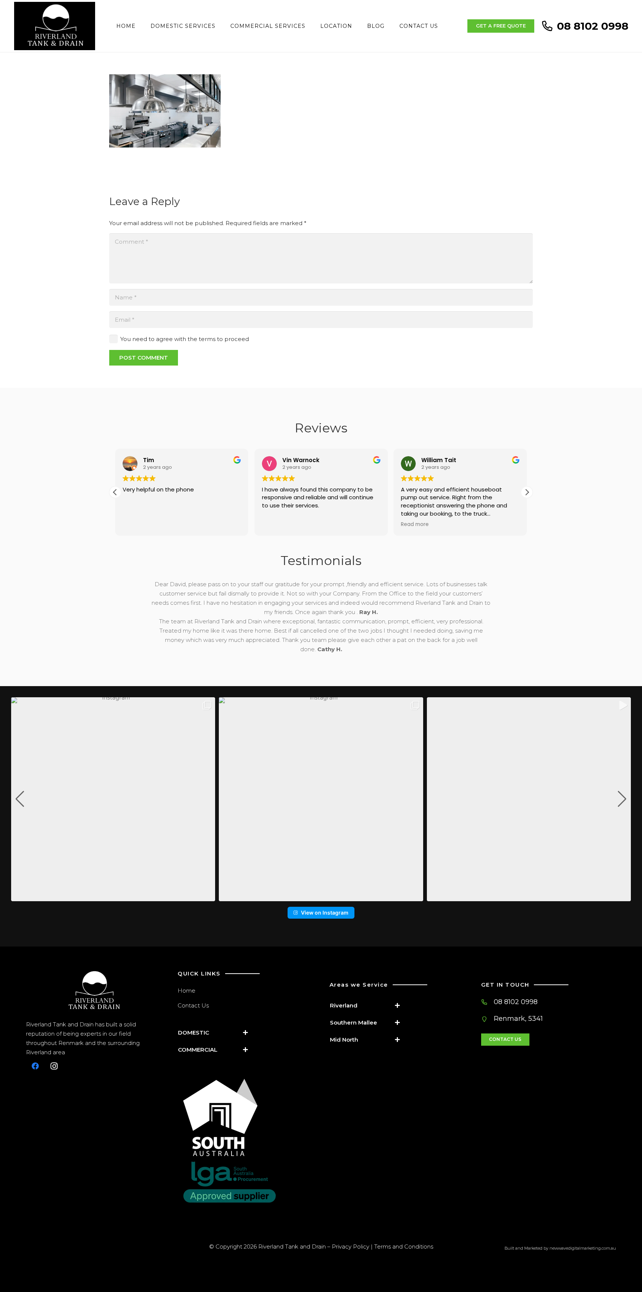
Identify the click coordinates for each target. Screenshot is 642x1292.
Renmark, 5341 (518, 1019)
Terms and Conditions (403, 1246)
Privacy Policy (350, 1246)
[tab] (215, 1032)
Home (186, 990)
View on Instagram (324, 912)
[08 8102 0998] (487, 1002)
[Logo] (54, 26)
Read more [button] (397, 524)
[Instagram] (54, 1066)
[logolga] (247, 1182)
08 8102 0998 (516, 1002)
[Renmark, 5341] (487, 1019)
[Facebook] (35, 1066)
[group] (113, 799)
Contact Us (193, 1005)
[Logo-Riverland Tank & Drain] (93, 991)
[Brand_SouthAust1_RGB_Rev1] (247, 1117)
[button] (526, 492)
